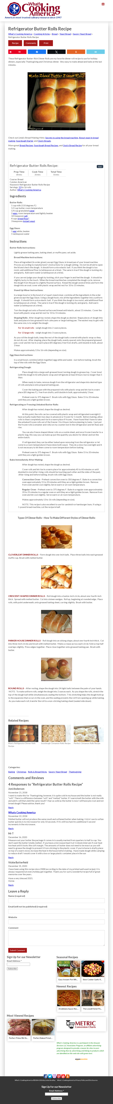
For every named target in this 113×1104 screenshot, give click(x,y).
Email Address (14, 961)
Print (46, 43)
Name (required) (16, 896)
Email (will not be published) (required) (27, 906)
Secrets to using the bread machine (61, 137)
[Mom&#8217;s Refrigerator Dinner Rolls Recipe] (23, 733)
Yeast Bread (65, 34)
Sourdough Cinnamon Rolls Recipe (56, 743)
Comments (31, 43)
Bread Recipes (26, 145)
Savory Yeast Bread (82, 34)
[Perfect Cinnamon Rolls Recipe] (89, 733)
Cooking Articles (42, 34)
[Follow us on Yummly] (67, 1076)
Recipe (15, 43)
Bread (55, 34)
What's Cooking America (20, 34)
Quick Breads (44, 140)
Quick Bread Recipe (72, 145)
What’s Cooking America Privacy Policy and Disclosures (77, 1080)
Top (106, 1097)
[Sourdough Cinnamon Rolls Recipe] (56, 733)
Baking (11, 771)
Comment (13, 927)
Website (12, 917)
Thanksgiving (75, 771)
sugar (32, 210)
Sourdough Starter (24, 140)
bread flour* (23, 218)
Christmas (21, 771)
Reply (11, 807)
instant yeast (29, 221)
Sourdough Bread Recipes (46, 145)
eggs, (15, 213)
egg (14, 231)
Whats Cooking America (22, 812)
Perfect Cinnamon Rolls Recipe (87, 743)
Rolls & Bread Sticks (37, 771)
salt (26, 216)
